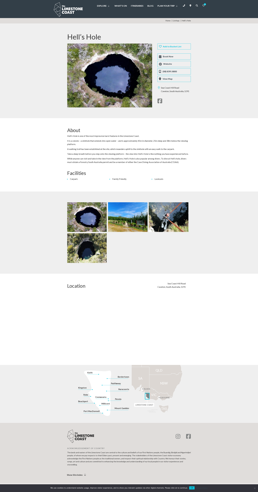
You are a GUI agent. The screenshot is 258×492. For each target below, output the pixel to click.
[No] (254, 488)
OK (192, 488)
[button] (108, 5)
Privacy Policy (202, 488)
